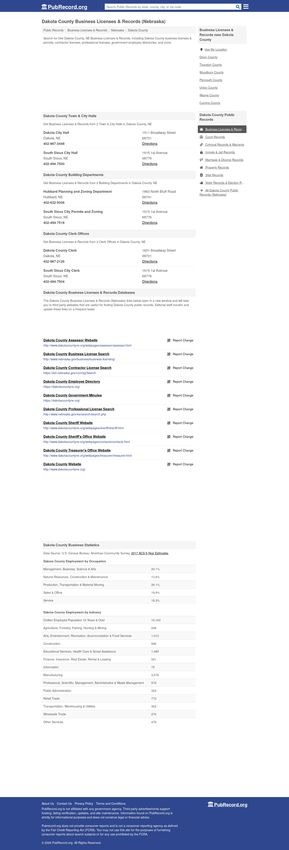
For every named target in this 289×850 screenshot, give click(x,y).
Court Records (215, 137)
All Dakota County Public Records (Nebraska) (219, 192)
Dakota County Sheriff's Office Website (74, 436)
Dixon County (208, 57)
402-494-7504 (54, 281)
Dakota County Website (62, 464)
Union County (209, 87)
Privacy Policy (84, 803)
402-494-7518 (54, 222)
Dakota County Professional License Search (78, 408)
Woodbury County (212, 72)
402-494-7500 (54, 163)
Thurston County (211, 64)
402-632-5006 (54, 202)
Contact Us (64, 803)
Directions (149, 143)
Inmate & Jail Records (220, 152)
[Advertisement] (119, 78)
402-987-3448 (54, 143)
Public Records (53, 30)
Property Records (217, 167)
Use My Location (216, 49)
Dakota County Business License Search (76, 353)
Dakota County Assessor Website (70, 340)
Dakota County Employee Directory (71, 381)
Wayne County (209, 95)
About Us (48, 803)
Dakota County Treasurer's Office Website (77, 450)
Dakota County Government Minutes (72, 395)
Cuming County (210, 103)
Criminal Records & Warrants (224, 144)
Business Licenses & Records (225, 129)
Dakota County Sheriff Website (68, 422)
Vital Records (214, 175)
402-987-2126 (54, 261)
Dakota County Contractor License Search (77, 367)
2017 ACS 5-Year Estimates (149, 553)
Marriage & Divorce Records (224, 160)
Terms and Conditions (110, 803)
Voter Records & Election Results (225, 182)
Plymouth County (211, 80)
